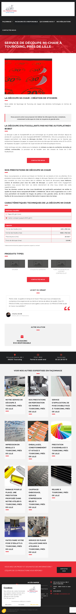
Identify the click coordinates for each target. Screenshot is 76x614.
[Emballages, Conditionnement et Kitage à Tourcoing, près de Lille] (38, 431)
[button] (4, 611)
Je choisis (21, 604)
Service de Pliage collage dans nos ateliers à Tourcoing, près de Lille (38, 546)
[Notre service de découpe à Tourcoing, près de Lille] (15, 386)
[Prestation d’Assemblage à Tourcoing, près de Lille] (61, 431)
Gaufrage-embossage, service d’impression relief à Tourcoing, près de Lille (37, 498)
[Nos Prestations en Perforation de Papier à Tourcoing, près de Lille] (38, 386)
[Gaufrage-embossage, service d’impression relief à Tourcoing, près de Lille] (38, 476)
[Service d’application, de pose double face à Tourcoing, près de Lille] (61, 386)
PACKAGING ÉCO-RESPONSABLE (26, 21)
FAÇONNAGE (6, 21)
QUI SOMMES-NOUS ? (47, 21)
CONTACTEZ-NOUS (9, 30)
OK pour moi (34, 604)
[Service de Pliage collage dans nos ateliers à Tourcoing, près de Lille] (38, 527)
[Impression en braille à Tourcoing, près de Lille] (15, 431)
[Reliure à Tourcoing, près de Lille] (61, 476)
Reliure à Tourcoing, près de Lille (60, 492)
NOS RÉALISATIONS (64, 21)
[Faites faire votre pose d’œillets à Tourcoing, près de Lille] (15, 527)
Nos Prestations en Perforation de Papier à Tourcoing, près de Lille (37, 406)
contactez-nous (38, 160)
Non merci (8, 604)
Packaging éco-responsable (22, 342)
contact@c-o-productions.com (61, 593)
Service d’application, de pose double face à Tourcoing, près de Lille (61, 406)
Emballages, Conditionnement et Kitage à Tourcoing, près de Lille (38, 451)
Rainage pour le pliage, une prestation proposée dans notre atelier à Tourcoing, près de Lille (14, 498)
